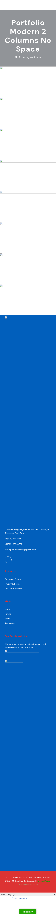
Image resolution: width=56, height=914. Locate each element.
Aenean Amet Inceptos (28, 277)
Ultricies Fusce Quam (28, 184)
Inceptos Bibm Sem (28, 91)
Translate (22, 898)
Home (7, 609)
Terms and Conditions (28, 884)
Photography (32, 282)
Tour (34, 95)
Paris (21, 313)
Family (21, 282)
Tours (7, 618)
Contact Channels (13, 588)
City (34, 189)
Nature (34, 158)
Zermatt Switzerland (28, 215)
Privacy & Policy (12, 584)
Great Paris (28, 308)
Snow (34, 126)
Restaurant (10, 623)
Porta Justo (28, 122)
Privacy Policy (43, 881)
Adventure (25, 95)
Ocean (25, 220)
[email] (8, 559)
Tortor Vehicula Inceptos (28, 246)
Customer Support (13, 579)
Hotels (8, 614)
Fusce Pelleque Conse (28, 153)
